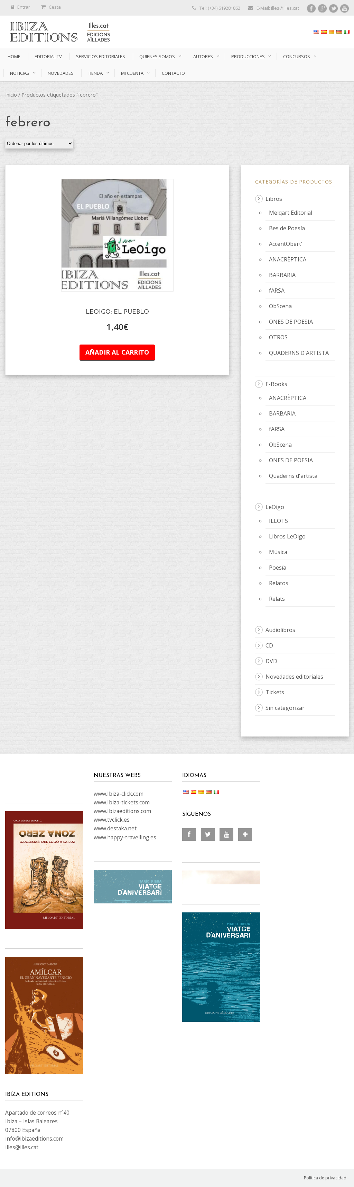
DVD (271, 661)
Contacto (173, 73)
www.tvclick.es (112, 819)
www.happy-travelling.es (125, 837)
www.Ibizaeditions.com (122, 811)
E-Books (276, 384)
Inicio (11, 94)
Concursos (296, 56)
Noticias (19, 73)
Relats (277, 599)
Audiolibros (280, 630)
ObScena (280, 306)
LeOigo (275, 507)
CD (269, 645)
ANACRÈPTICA (287, 259)
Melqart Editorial (290, 212)
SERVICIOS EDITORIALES (100, 56)
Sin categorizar (285, 708)
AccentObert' (285, 244)
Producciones (248, 56)
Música (278, 552)
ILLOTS (278, 521)
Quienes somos (157, 56)
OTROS (278, 337)
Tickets (275, 692)
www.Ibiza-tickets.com (122, 802)
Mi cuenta (132, 73)
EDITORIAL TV (48, 56)
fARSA (277, 290)
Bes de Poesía (287, 228)
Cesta (55, 7)
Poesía (277, 567)
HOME (14, 56)
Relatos (278, 583)
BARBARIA (282, 275)
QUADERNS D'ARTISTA (299, 353)
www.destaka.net (115, 828)
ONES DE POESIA (291, 321)
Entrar (23, 7)
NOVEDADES (61, 73)
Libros (274, 199)
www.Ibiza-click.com (118, 793)
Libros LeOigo (287, 536)
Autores (203, 56)
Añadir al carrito (117, 352)
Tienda (95, 73)
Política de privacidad (325, 1178)
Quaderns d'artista (293, 476)
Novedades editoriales (294, 676)
